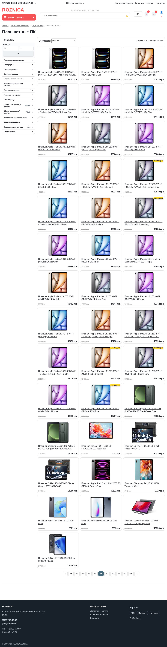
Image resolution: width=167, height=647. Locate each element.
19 (107, 574)
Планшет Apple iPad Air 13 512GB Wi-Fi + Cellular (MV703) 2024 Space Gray (57, 110)
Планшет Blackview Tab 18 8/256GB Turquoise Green (141, 484)
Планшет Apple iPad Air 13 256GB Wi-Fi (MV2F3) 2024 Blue (100, 260)
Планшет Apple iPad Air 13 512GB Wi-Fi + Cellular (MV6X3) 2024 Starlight (100, 185)
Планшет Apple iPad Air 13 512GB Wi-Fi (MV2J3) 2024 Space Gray (100, 148)
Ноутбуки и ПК (37, 26)
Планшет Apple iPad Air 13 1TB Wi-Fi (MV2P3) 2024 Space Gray (99, 297)
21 (119, 574)
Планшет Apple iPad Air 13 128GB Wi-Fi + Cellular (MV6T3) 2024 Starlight (100, 335)
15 (83, 574)
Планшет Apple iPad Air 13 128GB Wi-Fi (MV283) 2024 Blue (100, 410)
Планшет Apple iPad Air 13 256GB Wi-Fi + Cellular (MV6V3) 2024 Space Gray (143, 185)
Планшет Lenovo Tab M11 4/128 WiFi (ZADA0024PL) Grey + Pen (142, 522)
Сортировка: (45, 41)
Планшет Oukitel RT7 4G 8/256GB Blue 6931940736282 (56, 559)
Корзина (134, 607)
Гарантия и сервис (144, 3)
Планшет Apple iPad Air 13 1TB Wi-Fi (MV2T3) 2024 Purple (142, 297)
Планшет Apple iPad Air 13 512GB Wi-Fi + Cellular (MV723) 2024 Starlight (143, 73)
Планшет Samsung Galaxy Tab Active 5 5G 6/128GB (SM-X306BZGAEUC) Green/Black (56, 447)
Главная (5, 26)
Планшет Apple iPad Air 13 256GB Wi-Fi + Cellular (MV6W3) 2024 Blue (57, 223)
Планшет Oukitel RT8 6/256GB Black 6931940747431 (141, 447)
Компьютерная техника (20, 26)
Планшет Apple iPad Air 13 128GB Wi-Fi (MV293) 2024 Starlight (100, 372)
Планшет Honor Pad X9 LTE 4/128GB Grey (56, 522)
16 (89, 574)
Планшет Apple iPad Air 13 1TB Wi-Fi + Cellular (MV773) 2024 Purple (143, 260)
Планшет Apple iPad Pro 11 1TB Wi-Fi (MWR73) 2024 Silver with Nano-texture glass (56, 73)
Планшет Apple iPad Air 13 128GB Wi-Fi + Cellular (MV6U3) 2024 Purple (57, 372)
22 (125, 574)
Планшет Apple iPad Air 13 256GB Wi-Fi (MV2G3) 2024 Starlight (100, 223)
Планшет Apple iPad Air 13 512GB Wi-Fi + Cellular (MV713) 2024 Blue (143, 110)
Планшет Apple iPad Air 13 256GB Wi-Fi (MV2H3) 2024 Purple (57, 260)
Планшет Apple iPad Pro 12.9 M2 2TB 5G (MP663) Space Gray (100, 484)
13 (71, 574)
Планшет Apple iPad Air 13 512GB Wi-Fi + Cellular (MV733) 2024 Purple (100, 110)
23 (131, 574)
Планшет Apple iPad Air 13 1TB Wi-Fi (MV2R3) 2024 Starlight (56, 297)
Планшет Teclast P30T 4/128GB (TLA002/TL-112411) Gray (96, 447)
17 (95, 574)
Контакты (160, 3)
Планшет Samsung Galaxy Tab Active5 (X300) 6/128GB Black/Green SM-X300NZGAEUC (142, 410)
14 (77, 574)
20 (113, 574)
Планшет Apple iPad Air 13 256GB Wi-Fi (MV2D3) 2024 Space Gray (143, 223)
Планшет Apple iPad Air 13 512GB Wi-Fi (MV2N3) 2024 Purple (143, 148)
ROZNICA (13, 10)
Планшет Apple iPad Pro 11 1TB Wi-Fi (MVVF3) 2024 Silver (99, 73)
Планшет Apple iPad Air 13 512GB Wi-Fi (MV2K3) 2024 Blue (57, 185)
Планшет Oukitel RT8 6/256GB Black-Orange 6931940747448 (56, 484)
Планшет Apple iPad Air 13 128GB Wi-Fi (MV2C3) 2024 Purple (57, 410)
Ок (18, 54)
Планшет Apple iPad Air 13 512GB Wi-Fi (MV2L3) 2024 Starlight (57, 148)
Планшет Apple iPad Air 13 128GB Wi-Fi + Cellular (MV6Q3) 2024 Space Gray (143, 335)
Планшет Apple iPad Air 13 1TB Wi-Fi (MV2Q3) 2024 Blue (56, 335)
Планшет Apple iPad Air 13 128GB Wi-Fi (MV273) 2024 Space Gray (143, 372)
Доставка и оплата (124, 3)
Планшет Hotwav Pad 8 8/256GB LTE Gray (99, 522)
